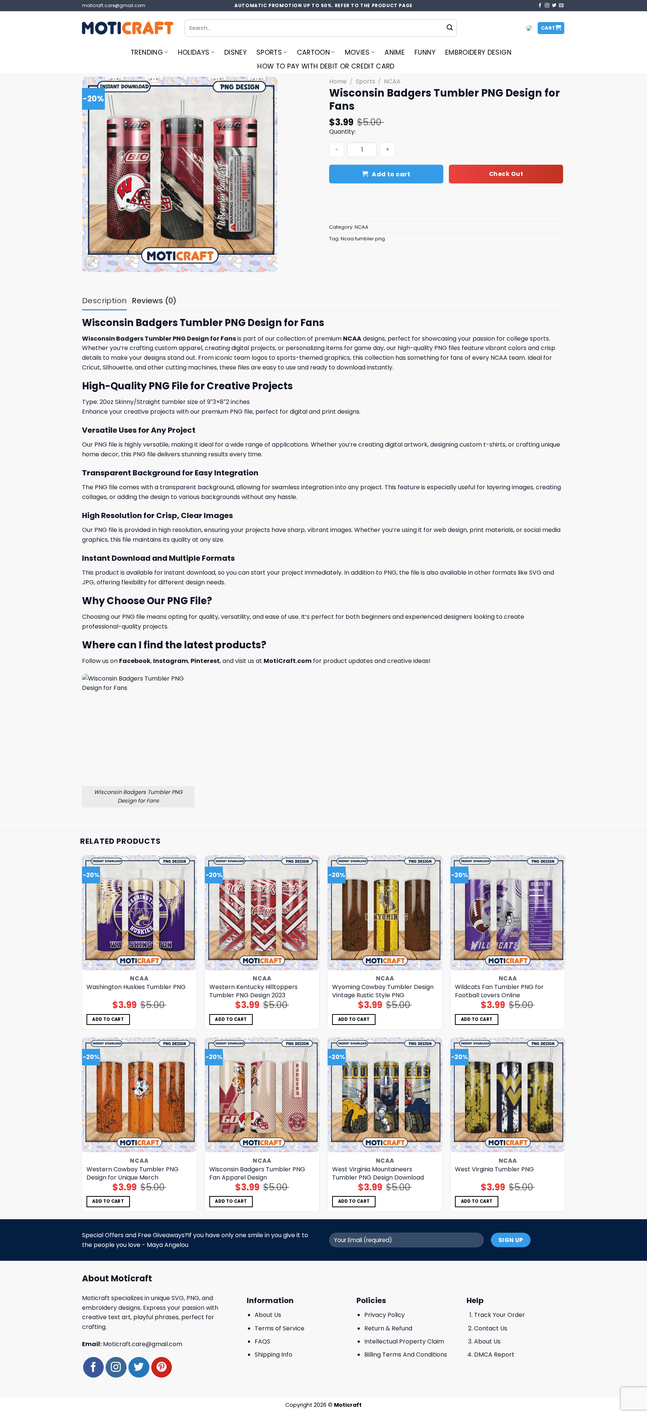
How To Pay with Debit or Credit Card (326, 66)
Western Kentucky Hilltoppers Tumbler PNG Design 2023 (253, 991)
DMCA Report (494, 1354)
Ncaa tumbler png (363, 238)
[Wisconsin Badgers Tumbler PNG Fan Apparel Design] (262, 1095)
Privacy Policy (384, 1315)
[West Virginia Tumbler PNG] (507, 1095)
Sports (269, 52)
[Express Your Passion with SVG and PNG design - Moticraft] (127, 28)
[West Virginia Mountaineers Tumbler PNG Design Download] (385, 1095)
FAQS (262, 1341)
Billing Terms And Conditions (405, 1354)
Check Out (506, 174)
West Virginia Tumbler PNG (494, 1169)
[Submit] (449, 28)
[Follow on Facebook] (540, 5)
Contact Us (490, 1328)
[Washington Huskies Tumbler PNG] (139, 912)
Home (338, 81)
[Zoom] (92, 263)
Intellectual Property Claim (404, 1341)
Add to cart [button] (108, 1019)
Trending (147, 52)
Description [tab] (104, 300)
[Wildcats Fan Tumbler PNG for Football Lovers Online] (507, 912)
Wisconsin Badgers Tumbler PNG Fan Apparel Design (257, 1173)
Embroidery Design (478, 52)
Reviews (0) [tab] (154, 300)
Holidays (194, 52)
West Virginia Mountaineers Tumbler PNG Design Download (378, 1173)
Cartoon (313, 52)
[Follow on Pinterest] (161, 1367)
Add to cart (391, 174)
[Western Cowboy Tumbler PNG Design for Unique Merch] (139, 1095)
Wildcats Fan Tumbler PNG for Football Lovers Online (499, 991)
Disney (235, 52)
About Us (268, 1315)
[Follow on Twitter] (554, 5)
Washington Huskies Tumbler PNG (136, 987)
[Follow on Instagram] (547, 5)
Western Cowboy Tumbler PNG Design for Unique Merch (132, 1173)
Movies (357, 52)
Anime (395, 52)
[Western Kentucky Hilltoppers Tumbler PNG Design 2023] (262, 912)
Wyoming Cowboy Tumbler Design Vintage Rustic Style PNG (383, 991)
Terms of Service (279, 1328)
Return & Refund (388, 1328)
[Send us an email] (561, 5)
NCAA (392, 81)
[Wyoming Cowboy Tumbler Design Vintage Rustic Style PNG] (385, 912)
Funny (424, 52)
